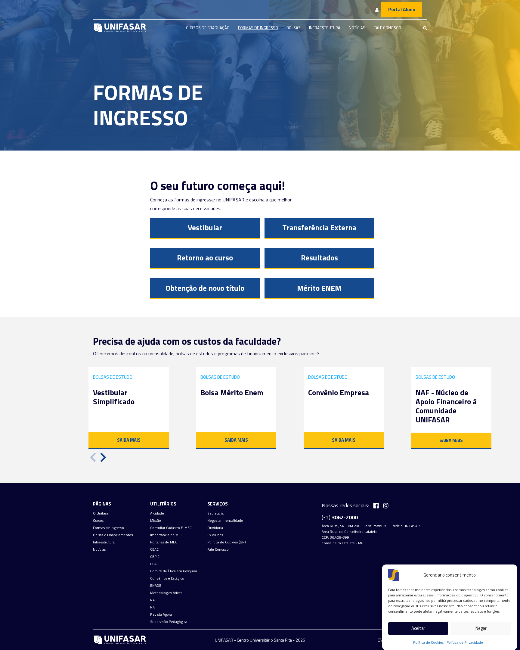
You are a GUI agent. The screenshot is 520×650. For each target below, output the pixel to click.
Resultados (319, 257)
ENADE (155, 585)
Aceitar (418, 628)
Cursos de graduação (208, 28)
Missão (155, 520)
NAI (153, 607)
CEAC (154, 549)
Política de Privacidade (465, 642)
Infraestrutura (324, 28)
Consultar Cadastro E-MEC (171, 527)
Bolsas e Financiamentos (113, 535)
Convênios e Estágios (167, 578)
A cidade (157, 513)
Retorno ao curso (205, 257)
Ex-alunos (215, 535)
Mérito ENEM (319, 288)
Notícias (357, 28)
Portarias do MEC (163, 542)
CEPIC (154, 556)
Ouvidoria (215, 527)
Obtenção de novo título (205, 288)
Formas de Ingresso (258, 28)
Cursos (98, 520)
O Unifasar (101, 513)
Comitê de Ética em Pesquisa (173, 571)
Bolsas (293, 28)
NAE (153, 600)
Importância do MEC (166, 535)
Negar (481, 628)
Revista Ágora (161, 614)
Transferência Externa (319, 227)
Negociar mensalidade (225, 520)
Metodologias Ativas (166, 593)
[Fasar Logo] (120, 28)
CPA (153, 564)
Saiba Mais (129, 440)
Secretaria (215, 513)
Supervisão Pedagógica (168, 621)
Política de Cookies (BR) (226, 542)
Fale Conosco (387, 28)
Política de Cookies (428, 642)
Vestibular (205, 227)
